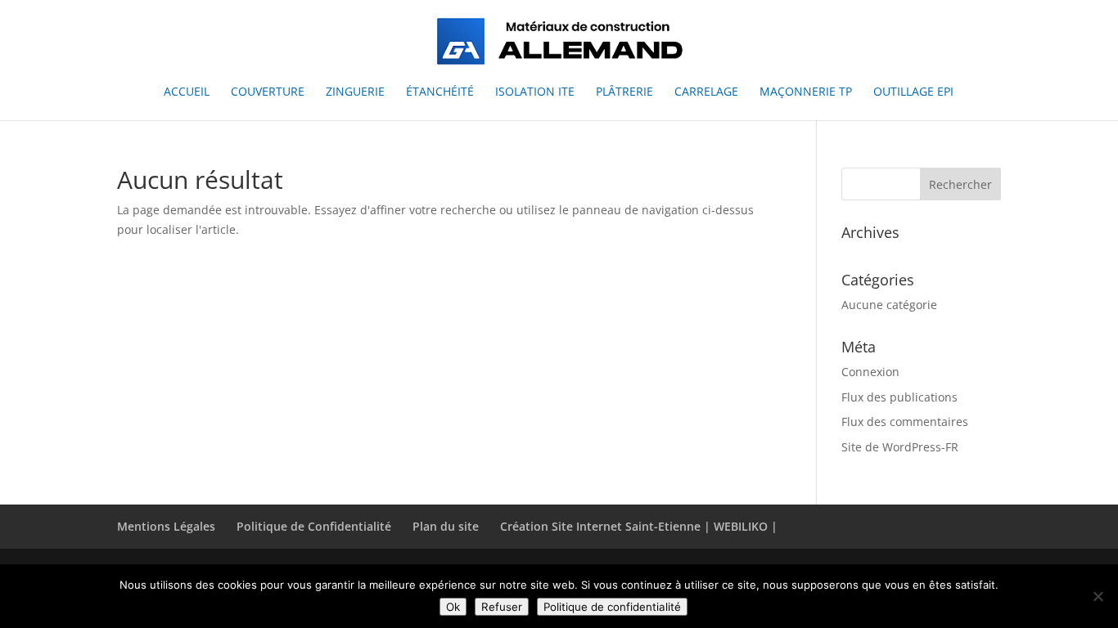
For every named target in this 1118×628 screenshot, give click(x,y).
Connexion (870, 371)
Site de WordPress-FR (899, 447)
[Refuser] (1097, 596)
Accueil (187, 92)
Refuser (501, 606)
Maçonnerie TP (806, 92)
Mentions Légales (166, 526)
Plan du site (445, 526)
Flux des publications (899, 397)
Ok (453, 606)
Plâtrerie (624, 92)
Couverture (267, 92)
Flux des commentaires (904, 421)
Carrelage (706, 92)
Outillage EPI (913, 92)
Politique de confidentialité (612, 606)
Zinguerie (355, 92)
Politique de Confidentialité (314, 526)
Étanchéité (440, 92)
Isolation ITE (535, 92)
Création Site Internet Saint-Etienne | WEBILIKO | (639, 526)
